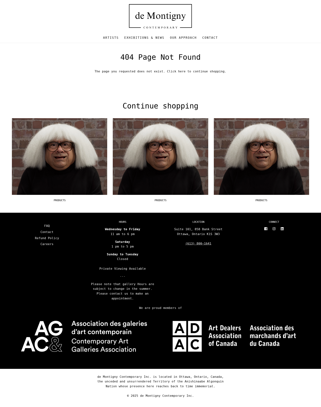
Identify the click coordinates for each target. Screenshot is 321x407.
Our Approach (183, 37)
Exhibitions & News (144, 37)
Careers (47, 244)
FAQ (47, 226)
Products (60, 200)
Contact (210, 37)
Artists (111, 37)
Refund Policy (47, 238)
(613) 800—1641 (198, 243)
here (182, 71)
